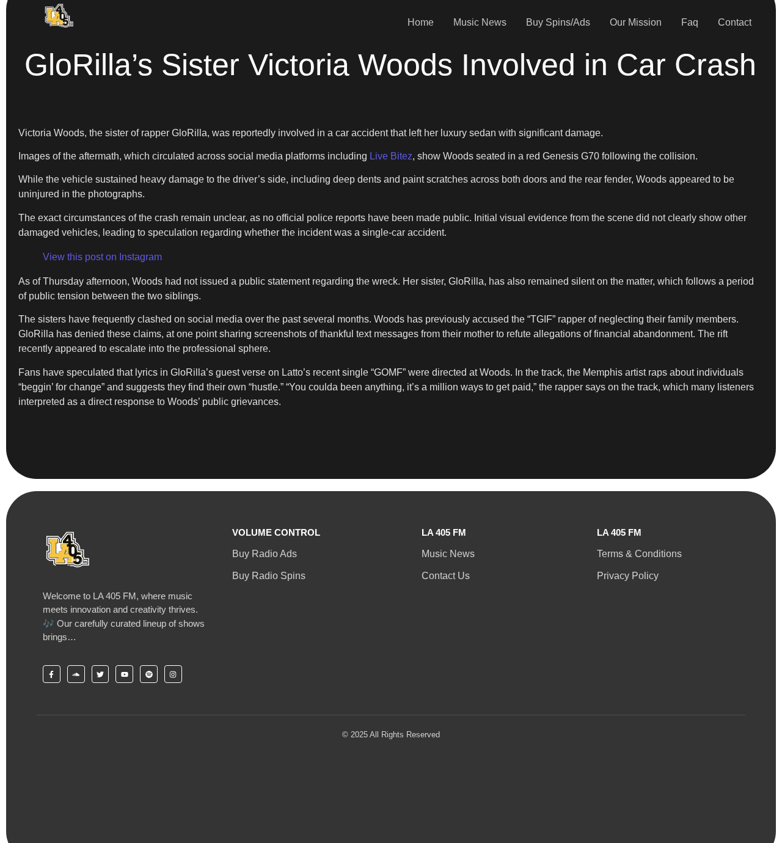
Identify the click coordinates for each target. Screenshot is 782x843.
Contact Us (446, 576)
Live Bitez (391, 156)
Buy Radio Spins (268, 576)
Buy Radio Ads (264, 554)
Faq (689, 22)
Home (420, 22)
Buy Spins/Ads (558, 22)
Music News (479, 22)
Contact (734, 22)
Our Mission (636, 22)
